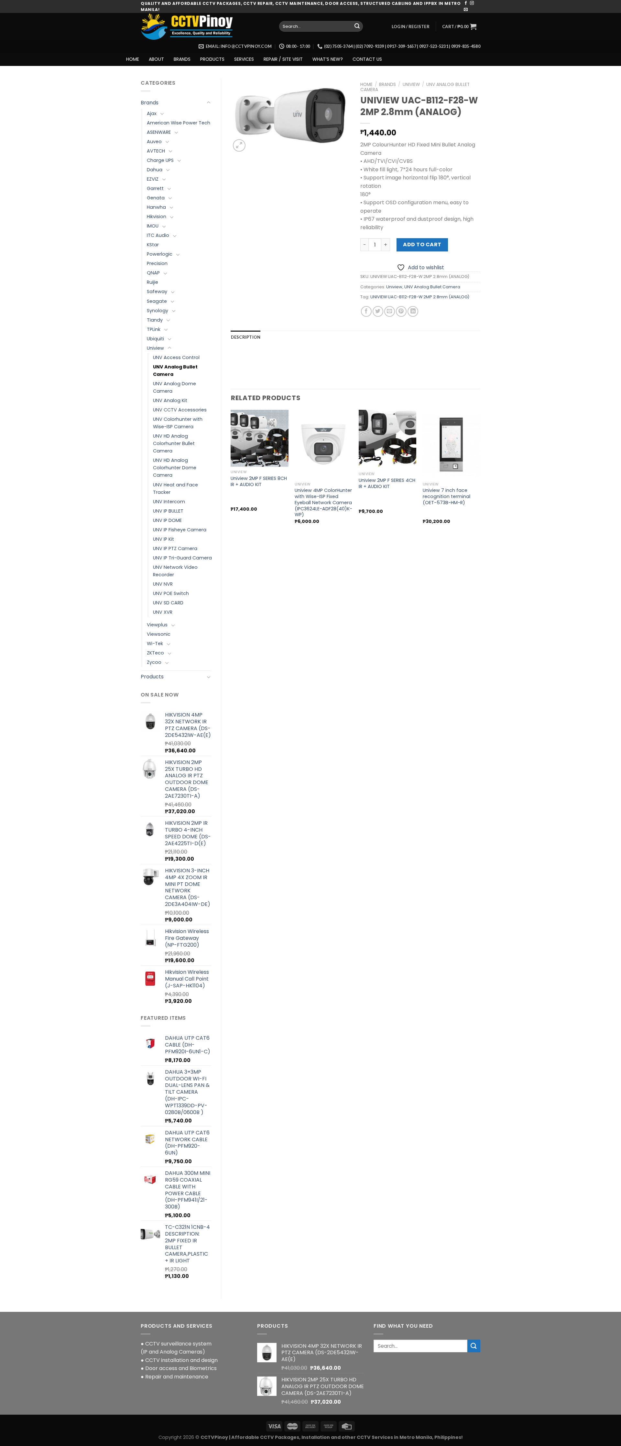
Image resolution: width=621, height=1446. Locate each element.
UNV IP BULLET (168, 511)
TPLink (153, 329)
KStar (153, 244)
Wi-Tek (155, 643)
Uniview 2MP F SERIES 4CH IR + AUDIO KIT (387, 483)
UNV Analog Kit (170, 400)
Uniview (155, 348)
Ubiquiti (155, 338)
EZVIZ (152, 179)
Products (152, 676)
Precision (157, 263)
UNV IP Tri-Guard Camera (182, 558)
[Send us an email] (466, 9)
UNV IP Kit (163, 539)
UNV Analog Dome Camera (174, 387)
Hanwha (156, 207)
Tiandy (155, 320)
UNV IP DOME (167, 520)
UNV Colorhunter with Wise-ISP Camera (177, 423)
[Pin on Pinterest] (401, 311)
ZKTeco (155, 653)
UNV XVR (162, 612)
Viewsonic (158, 634)
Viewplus (157, 625)
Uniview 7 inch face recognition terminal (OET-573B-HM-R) (446, 496)
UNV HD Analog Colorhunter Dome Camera (174, 467)
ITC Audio (158, 235)
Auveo (154, 141)
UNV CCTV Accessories (180, 410)
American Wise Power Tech (178, 123)
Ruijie (152, 282)
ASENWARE (159, 132)
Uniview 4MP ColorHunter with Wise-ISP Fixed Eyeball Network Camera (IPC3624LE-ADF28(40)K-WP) (323, 502)
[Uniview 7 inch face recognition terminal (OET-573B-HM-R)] (451, 444)
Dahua (154, 169)
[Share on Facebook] (366, 311)
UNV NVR (163, 584)
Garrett (155, 188)
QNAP (153, 273)
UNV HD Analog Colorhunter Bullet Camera (174, 443)
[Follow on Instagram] (472, 3)
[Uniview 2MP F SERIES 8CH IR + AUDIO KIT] (259, 438)
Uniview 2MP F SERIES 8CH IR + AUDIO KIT (259, 481)
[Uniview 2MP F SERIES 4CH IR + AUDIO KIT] (387, 439)
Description (246, 337)
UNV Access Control (176, 357)
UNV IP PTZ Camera (175, 548)
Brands (149, 102)
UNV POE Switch (171, 593)
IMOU (152, 226)
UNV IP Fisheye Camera (179, 529)
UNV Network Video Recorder (175, 571)
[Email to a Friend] (389, 311)
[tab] (246, 337)
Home (366, 84)
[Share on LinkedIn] (413, 311)
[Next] (480, 472)
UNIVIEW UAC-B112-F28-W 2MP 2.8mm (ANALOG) (419, 297)
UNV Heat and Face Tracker (175, 488)
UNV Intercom (169, 501)
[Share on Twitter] (378, 311)
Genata (156, 198)
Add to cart (422, 244)
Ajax (152, 113)
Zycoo (154, 662)
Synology (157, 310)
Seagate (157, 301)
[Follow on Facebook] (466, 3)
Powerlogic (159, 254)
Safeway (157, 291)
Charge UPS (160, 160)
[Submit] (357, 26)
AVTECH (156, 151)
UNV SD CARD (168, 603)
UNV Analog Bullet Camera (175, 370)
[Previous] (231, 472)
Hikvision (156, 216)
